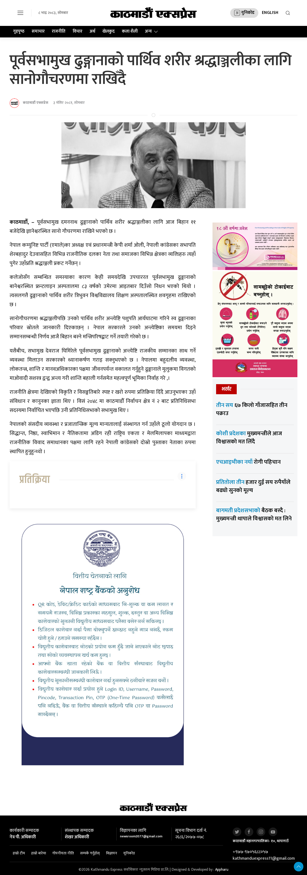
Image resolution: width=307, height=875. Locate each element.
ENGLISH (270, 12)
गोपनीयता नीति (63, 853)
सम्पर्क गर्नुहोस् (90, 853)
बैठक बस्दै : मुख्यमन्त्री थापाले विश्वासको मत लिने (254, 514)
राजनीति (58, 31)
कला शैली (130, 31)
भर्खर (226, 389)
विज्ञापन (111, 853)
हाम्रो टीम (19, 853)
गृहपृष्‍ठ (18, 31)
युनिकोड (247, 12)
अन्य (148, 31)
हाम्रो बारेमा (38, 853)
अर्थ (92, 31)
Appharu (221, 869)
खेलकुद (108, 31)
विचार (77, 31)
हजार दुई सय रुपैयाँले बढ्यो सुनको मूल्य (253, 486)
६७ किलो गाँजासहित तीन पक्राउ (251, 409)
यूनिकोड (129, 853)
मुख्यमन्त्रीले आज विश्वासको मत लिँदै (249, 437)
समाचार (38, 31)
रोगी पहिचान (248, 462)
